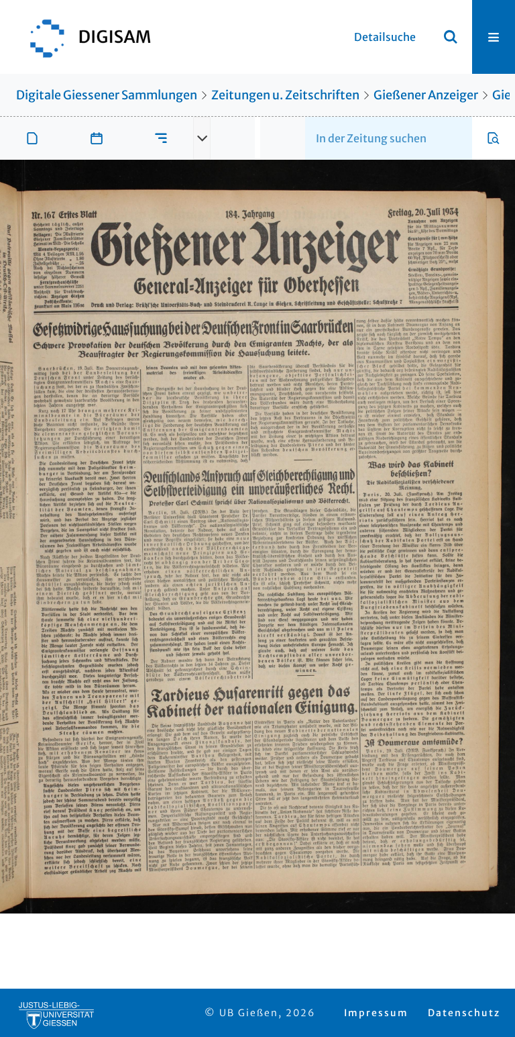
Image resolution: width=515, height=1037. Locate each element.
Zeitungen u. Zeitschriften (285, 95)
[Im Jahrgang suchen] (493, 138)
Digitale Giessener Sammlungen (106, 95)
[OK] (450, 37)
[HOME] (84, 37)
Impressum (376, 1013)
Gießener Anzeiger (426, 95)
